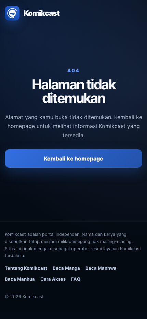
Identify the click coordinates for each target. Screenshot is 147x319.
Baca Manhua (20, 279)
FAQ (75, 279)
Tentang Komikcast (26, 268)
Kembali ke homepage (73, 158)
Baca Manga (66, 268)
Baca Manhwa (101, 268)
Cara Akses (53, 279)
